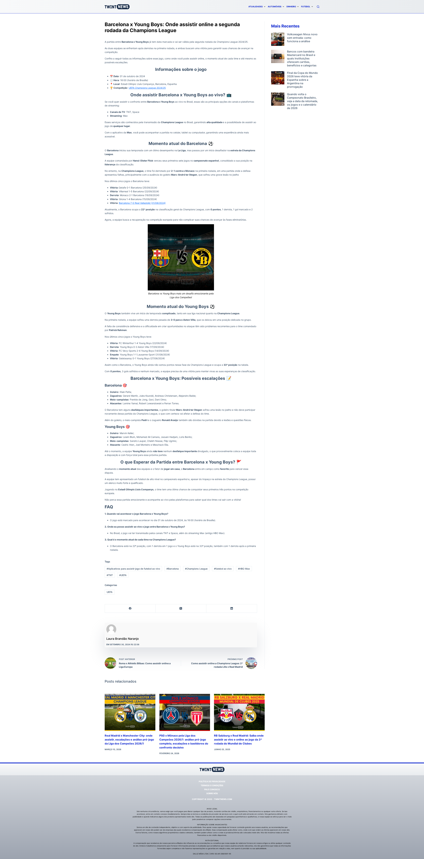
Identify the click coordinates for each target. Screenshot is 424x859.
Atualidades (255, 6)
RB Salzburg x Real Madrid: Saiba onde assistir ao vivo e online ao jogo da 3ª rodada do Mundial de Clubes (239, 739)
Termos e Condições (212, 785)
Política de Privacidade (212, 781)
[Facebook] (130, 608)
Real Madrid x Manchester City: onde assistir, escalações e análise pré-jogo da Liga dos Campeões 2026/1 (129, 739)
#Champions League (196, 568)
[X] (181, 608)
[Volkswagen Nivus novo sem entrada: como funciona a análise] (277, 39)
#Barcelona (172, 568)
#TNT (110, 575)
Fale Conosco (212, 789)
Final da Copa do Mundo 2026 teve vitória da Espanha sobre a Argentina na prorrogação (302, 79)
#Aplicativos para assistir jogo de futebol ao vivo (133, 568)
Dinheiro (291, 6)
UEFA (109, 592)
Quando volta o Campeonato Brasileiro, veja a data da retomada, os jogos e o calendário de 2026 (302, 101)
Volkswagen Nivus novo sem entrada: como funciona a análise (302, 38)
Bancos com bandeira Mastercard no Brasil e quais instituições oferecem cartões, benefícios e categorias (302, 58)
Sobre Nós (212, 793)
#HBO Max (244, 568)
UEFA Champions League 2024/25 (147, 87)
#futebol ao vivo (223, 568)
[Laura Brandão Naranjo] (111, 629)
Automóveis (274, 6)
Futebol (305, 6)
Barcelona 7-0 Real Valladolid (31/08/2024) (142, 203)
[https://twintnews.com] (117, 6)
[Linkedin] (231, 608)
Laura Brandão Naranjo (122, 638)
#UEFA (123, 575)
